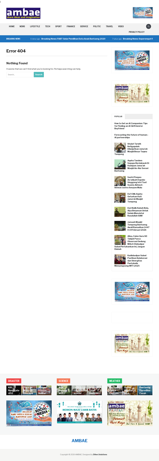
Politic (97, 26)
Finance (71, 26)
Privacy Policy (136, 32)
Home (12, 26)
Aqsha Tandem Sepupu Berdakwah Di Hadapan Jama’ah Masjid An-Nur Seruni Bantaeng (131, 165)
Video (121, 26)
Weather (114, 381)
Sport (58, 26)
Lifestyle (35, 26)
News (22, 26)
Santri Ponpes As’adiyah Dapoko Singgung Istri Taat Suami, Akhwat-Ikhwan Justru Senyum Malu (130, 182)
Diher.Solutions (100, 454)
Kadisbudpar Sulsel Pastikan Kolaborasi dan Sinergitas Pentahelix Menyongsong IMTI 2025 (130, 260)
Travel (109, 26)
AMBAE (80, 440)
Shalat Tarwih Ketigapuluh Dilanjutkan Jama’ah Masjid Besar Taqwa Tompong (131, 149)
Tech (47, 26)
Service (84, 26)
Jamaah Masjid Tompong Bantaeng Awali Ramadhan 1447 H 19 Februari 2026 (138, 226)
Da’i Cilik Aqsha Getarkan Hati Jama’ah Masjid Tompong (135, 198)
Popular (118, 116)
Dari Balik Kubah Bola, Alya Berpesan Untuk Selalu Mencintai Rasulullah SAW (138, 212)
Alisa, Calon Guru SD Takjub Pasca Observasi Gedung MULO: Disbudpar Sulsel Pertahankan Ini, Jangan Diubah (130, 242)
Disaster (13, 381)
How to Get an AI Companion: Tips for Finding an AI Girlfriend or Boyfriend (130, 126)
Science (63, 381)
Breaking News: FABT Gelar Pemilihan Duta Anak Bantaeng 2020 (65, 39)
